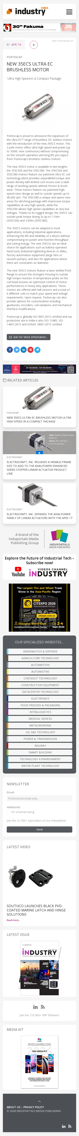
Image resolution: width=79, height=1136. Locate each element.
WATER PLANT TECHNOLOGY (40, 766)
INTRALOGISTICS (40, 712)
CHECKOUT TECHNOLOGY (40, 678)
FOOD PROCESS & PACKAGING (40, 705)
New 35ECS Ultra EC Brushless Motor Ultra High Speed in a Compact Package (39, 419)
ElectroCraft (14, 457)
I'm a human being (22, 812)
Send (39, 829)
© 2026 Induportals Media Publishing (34, 1111)
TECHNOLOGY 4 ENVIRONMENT (40, 759)
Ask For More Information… (30, 337)
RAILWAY (40, 745)
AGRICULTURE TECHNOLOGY (40, 658)
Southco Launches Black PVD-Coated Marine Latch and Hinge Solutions (36, 910)
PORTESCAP (14, 57)
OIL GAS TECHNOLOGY (40, 732)
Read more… (13, 920)
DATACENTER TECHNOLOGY (40, 692)
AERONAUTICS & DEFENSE (40, 651)
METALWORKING (40, 725)
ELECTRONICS (40, 698)
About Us (13, 1107)
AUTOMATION (40, 665)
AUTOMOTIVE (40, 671)
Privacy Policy (33, 1107)
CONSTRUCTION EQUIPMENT (40, 685)
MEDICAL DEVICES (40, 718)
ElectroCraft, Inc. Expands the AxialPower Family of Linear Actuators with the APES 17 (39, 516)
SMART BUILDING (40, 752)
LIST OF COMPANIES (20, 1115)
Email (10, 792)
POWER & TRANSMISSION (40, 739)
